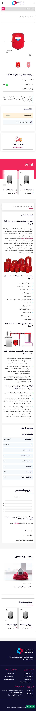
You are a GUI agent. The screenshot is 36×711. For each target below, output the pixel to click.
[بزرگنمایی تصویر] (30, 55)
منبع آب (28, 17)
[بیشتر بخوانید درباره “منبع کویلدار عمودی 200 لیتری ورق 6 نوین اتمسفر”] (4, 172)
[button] (31, 40)
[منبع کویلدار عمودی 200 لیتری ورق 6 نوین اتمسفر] (9, 179)
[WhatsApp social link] (7, 84)
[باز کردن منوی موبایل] (34, 3)
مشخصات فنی (26, 206)
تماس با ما (30, 695)
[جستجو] (3, 8)
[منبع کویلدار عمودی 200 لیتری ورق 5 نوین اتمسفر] (26, 179)
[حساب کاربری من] (2, 3)
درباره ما (29, 691)
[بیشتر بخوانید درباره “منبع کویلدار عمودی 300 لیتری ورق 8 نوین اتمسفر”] (6, 609)
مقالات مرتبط (16, 206)
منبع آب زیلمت (21, 17)
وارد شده (16, 523)
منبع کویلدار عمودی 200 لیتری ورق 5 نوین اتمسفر (26, 190)
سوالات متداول (27, 679)
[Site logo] (18, 3)
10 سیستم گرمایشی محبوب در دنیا (22, 587)
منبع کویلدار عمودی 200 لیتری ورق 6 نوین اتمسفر (10, 190)
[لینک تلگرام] (4, 84)
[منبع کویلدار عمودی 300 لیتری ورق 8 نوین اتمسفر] (10, 615)
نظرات (21, 206)
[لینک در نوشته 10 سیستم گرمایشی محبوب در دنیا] (18, 572)
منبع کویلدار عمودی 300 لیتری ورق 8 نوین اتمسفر (11, 625)
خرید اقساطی (10, 674)
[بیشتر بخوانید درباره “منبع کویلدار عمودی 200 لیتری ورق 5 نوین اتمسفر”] (20, 172)
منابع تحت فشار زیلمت (27, 238)
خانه (32, 17)
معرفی (31, 206)
